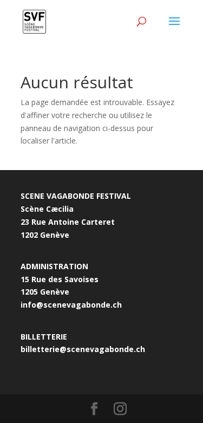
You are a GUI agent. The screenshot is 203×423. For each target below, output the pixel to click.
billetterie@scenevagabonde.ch (83, 349)
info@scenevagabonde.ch (71, 305)
